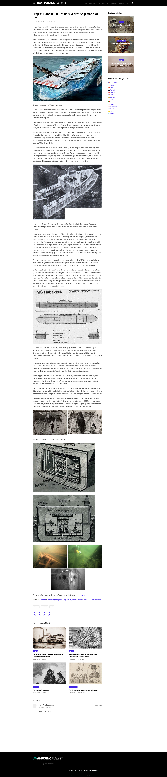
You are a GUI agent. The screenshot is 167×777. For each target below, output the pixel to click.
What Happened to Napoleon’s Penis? (121, 45)
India (111, 99)
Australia (112, 90)
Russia (112, 109)
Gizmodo (86, 600)
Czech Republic (73, 687)
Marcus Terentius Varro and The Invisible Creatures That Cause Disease (83, 655)
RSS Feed (95, 770)
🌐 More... (111, 113)
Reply (96, 705)
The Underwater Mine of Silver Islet (121, 65)
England (121, 21)
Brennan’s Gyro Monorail (121, 25)
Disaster (35, 651)
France (112, 95)
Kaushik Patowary (38, 21)
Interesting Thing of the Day (56, 600)
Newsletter (87, 770)
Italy (111, 102)
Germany (112, 97)
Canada (36, 606)
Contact (81, 770)
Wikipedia (42, 600)
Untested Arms (96, 600)
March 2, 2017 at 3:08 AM (45, 707)
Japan (112, 104)
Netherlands (114, 106)
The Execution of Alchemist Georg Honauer (83, 690)
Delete (100, 705)
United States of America (117, 83)
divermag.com (82, 595)
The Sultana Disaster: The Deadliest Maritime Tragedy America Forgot (48, 655)
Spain (112, 111)
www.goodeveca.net (74, 600)
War (52, 606)
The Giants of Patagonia (41, 690)
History (44, 606)
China (111, 87)
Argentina (35, 687)
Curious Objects (121, 40)
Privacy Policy (73, 770)
